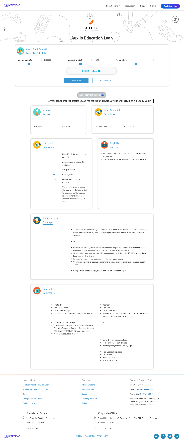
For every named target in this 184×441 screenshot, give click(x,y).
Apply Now (76, 80)
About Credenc (88, 384)
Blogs (142, 5)
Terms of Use (88, 389)
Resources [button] (129, 5)
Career (85, 393)
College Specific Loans (32, 398)
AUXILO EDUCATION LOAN (90, 94)
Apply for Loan (170, 6)
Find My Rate (105, 80)
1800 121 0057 (146, 393)
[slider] (29, 64)
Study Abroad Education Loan (36, 389)
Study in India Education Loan (36, 384)
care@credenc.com (145, 389)
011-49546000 (33, 428)
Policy (84, 403)
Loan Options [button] (112, 5)
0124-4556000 (104, 428)
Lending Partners (89, 398)
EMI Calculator (29, 403)
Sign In (153, 5)
